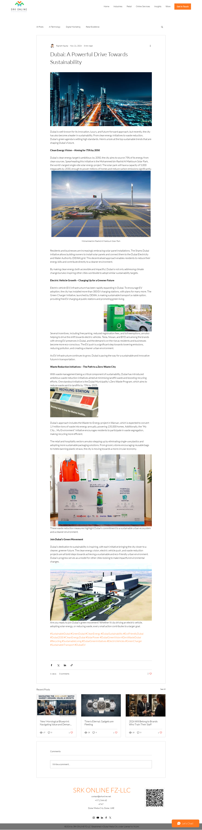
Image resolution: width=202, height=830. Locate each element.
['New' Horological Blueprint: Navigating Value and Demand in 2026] (56, 705)
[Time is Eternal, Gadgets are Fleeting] (101, 705)
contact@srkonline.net (101, 796)
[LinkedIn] (102, 817)
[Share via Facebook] (51, 665)
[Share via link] (71, 665)
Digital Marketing (73, 27)
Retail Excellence (92, 27)
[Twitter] (110, 817)
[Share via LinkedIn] (65, 665)
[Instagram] (93, 817)
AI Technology (54, 27)
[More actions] (150, 45)
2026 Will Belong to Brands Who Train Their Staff (143, 723)
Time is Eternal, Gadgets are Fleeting (99, 723)
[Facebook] (106, 817)
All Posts (39, 27)
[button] (143, 6)
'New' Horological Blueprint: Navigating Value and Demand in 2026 (55, 723)
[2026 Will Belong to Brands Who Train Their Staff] (145, 705)
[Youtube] (97, 817)
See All (163, 689)
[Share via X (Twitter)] (58, 665)
